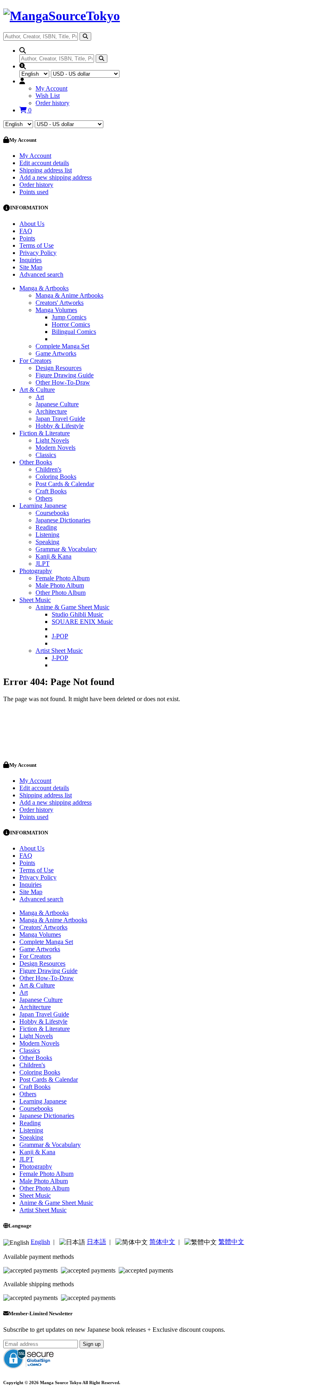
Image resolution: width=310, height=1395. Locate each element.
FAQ (25, 231)
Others (44, 498)
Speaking (47, 541)
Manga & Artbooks (44, 288)
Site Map (30, 267)
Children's (48, 469)
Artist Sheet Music (59, 650)
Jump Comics (69, 317)
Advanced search (41, 274)
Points (27, 238)
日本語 (96, 1241)
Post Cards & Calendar (65, 483)
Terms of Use (36, 245)
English (40, 1241)
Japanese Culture (57, 404)
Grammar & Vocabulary (66, 549)
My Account (51, 88)
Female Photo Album (63, 578)
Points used (33, 191)
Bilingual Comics (74, 331)
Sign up (92, 1344)
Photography (35, 570)
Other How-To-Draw (63, 382)
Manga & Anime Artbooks (69, 295)
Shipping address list (45, 170)
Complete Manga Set (62, 346)
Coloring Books (56, 476)
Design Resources (59, 367)
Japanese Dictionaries (63, 520)
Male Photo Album (60, 585)
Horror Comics (71, 324)
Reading (46, 527)
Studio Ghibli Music (77, 614)
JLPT (43, 563)
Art (40, 396)
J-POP (60, 636)
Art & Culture (37, 389)
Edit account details (44, 162)
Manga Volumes (56, 309)
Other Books (35, 462)
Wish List (48, 95)
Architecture (51, 411)
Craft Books (51, 491)
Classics (46, 454)
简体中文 (162, 1241)
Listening (47, 534)
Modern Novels (55, 447)
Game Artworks (56, 353)
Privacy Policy (38, 252)
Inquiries (30, 260)
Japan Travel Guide (60, 418)
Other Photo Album (61, 592)
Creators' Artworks (60, 302)
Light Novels (52, 440)
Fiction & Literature (44, 433)
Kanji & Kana (53, 556)
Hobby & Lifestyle (60, 425)
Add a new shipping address (55, 177)
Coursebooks (52, 512)
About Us (31, 223)
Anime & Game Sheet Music (72, 607)
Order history (52, 102)
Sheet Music (35, 599)
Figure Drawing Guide (65, 375)
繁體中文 (231, 1241)
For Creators (35, 360)
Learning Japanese (43, 505)
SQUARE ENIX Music (82, 621)
